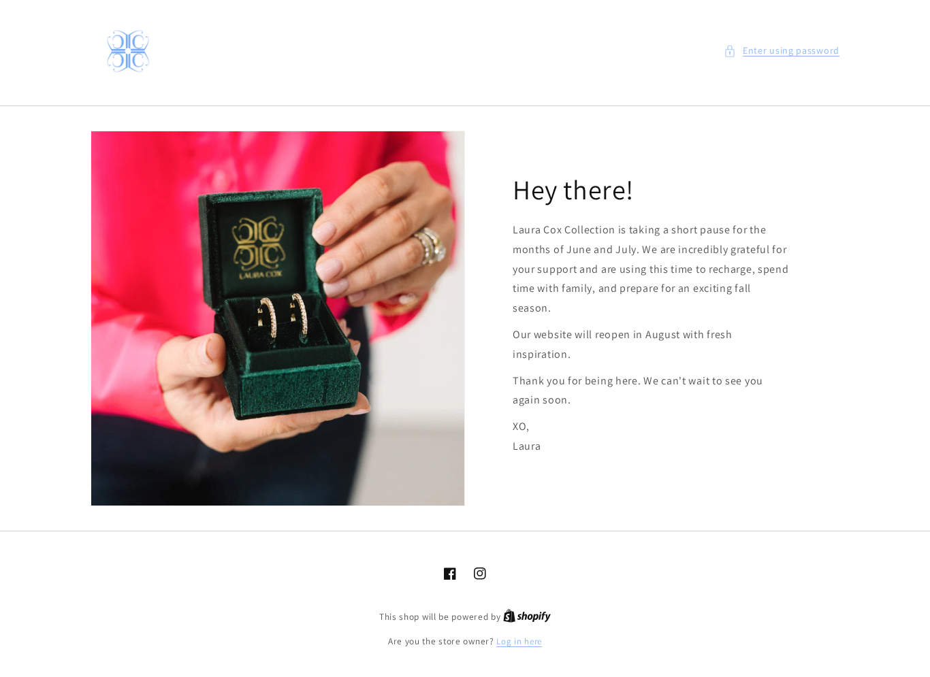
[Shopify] (527, 617)
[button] (781, 50)
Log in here (519, 641)
